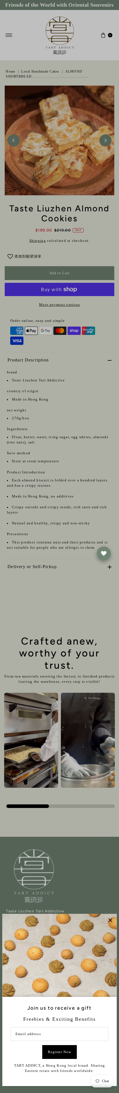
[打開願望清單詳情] (104, 553)
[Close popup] (110, 920)
